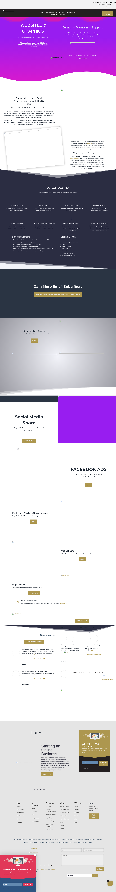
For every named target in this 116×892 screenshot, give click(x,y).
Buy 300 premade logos (29, 601)
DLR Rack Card (64, 812)
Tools (110, 2)
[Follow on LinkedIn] (50, 858)
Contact (108, 4)
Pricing (57, 12)
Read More (47, 769)
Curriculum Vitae (64, 809)
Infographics (63, 815)
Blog (115, 2)
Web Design (50, 12)
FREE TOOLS (93, 816)
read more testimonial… (39, 679)
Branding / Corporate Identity (53, 842)
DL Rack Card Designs (20, 839)
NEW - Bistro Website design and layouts (82, 56)
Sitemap (50, 865)
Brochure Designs (51, 814)
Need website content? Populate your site (94, 808)
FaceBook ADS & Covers (30, 842)
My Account (96, 2)
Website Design (32, 839)
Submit (100, 869)
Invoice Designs (64, 819)
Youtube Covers (88, 839)
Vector (62, 822)
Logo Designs (49, 817)
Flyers (63, 12)
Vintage (62, 828)
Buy (34, 340)
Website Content (87, 842)
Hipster (62, 825)
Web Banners (71, 12)
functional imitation (75, 158)
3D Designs (49, 806)
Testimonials (101, 4)
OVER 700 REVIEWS (34, 642)
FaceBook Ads (79, 839)
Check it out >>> (82, 58)
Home (42, 12)
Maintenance (20, 812)
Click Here (82, 621)
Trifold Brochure (97, 839)
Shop (103, 2)
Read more (29, 441)
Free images (52, 751)
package (89, 143)
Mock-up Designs (50, 821)
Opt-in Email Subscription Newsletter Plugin (58, 294)
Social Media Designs (58, 14)
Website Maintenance (43, 839)
